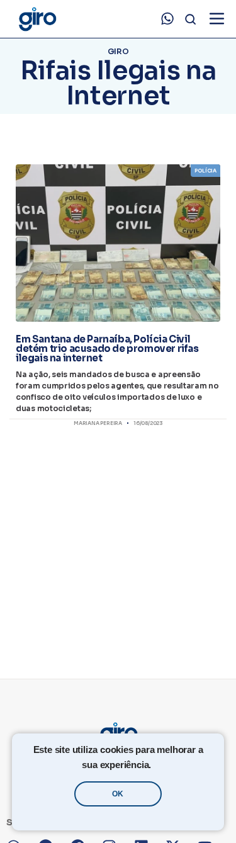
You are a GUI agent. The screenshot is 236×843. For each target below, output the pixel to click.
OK (117, 793)
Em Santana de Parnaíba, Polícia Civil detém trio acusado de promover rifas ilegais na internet (107, 348)
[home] (36, 19)
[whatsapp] (167, 19)
